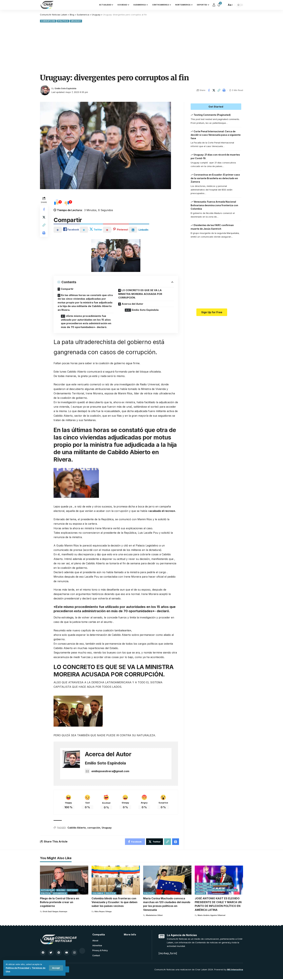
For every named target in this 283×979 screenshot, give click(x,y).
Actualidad (47, 890)
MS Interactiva (235, 969)
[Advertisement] (141, 48)
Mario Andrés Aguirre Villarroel (211, 915)
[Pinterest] (59, 953)
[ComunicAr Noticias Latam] (47, 5)
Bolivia (61, 890)
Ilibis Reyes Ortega (103, 911)
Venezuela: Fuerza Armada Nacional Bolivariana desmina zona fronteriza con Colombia (214, 205)
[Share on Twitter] (214, 90)
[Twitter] (51, 953)
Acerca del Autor (132, 303)
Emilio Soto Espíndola (65, 88)
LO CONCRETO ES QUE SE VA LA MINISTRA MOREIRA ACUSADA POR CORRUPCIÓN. (140, 294)
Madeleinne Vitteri (154, 915)
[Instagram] (74, 953)
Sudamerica (59, 893)
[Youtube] (66, 953)
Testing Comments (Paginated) (212, 114)
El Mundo (225, 884)
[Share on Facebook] (209, 90)
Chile (214, 884)
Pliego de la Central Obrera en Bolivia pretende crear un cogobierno (59, 902)
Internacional (204, 887)
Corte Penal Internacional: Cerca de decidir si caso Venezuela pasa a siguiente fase (216, 135)
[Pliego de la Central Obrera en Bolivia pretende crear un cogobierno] (64, 880)
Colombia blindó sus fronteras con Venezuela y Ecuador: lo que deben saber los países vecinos (114, 902)
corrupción (93, 827)
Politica (63, 21)
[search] (223, 5)
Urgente (200, 893)
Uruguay (76, 21)
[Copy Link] (219, 90)
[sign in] (214, 5)
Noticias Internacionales (210, 890)
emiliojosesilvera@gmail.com (110, 771)
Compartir (67, 288)
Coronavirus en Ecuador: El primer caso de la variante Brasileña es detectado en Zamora (215, 178)
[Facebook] (43, 953)
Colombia (98, 893)
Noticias (72, 890)
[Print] (224, 90)
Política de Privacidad (17, 968)
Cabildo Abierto (76, 827)
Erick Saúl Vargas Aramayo (55, 911)
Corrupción (48, 21)
